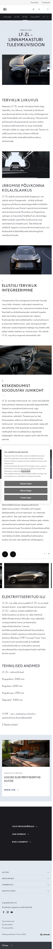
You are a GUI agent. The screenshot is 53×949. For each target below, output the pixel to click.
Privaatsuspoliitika (7, 928)
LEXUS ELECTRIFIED (13, 773)
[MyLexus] (33, 9)
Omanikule (8, 885)
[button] (26, 575)
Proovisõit (34, 2)
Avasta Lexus (9, 891)
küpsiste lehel (26, 471)
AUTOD (5, 872)
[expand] (47, 9)
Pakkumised (8, 878)
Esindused (46, 2)
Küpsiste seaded (7, 924)
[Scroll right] (46, 16)
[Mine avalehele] (5, 9)
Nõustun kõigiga (26, 491)
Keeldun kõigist (26, 498)
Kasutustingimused (8, 921)
